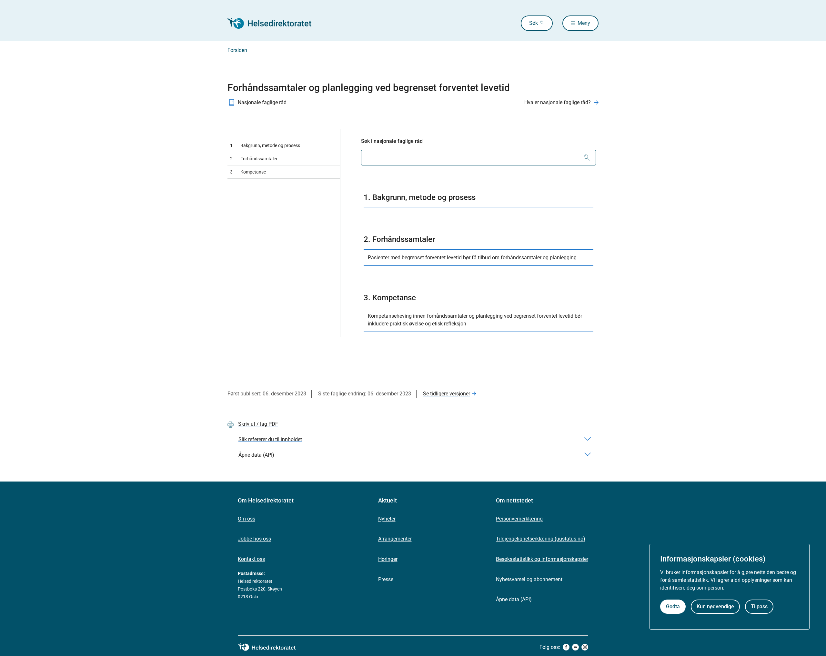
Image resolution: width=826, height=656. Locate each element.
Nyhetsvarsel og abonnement (529, 579)
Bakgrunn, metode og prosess (265, 145)
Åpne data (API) (514, 599)
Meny (584, 23)
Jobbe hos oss (254, 539)
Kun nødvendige (715, 607)
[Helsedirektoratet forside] (273, 23)
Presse (385, 579)
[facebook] (566, 647)
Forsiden (237, 50)
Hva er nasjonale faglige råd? (557, 102)
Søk (533, 23)
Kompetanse (248, 171)
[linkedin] (575, 647)
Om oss (246, 519)
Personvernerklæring (519, 519)
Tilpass (759, 607)
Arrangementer (395, 539)
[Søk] (587, 157)
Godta (673, 607)
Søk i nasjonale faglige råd (392, 141)
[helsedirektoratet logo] (271, 647)
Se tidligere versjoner (446, 394)
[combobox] (478, 157)
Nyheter (387, 519)
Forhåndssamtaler (253, 158)
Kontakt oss (251, 559)
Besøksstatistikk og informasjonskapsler (542, 559)
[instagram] (584, 647)
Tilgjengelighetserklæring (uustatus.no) (540, 539)
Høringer (388, 559)
